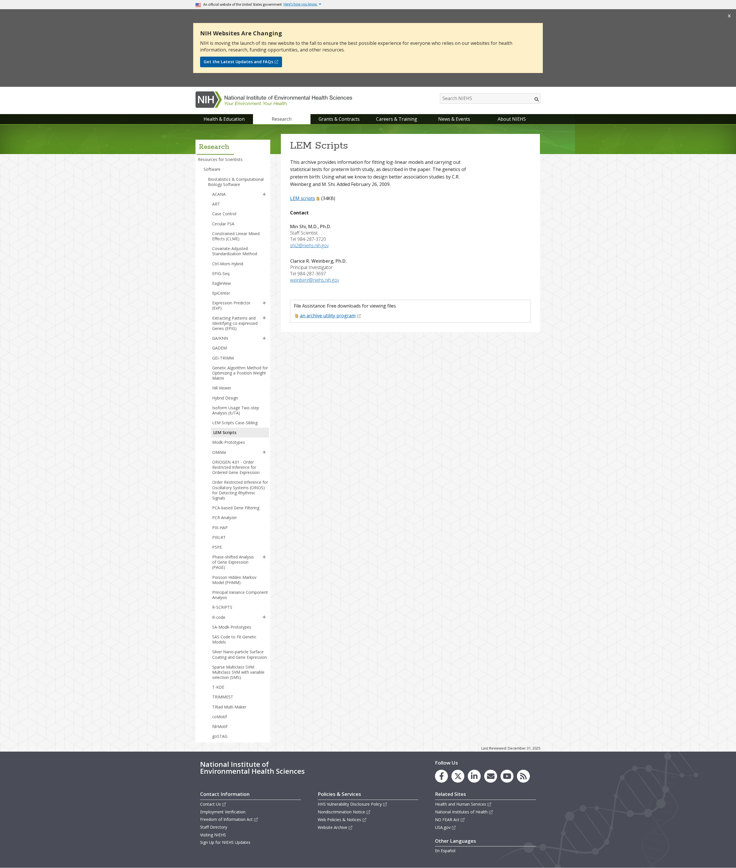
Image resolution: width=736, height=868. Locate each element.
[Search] (537, 99)
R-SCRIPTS (222, 607)
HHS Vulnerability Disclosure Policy (350, 804)
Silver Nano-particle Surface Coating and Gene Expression (239, 654)
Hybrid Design (225, 398)
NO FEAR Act (447, 819)
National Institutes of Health (461, 812)
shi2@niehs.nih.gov (309, 245)
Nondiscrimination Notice (341, 812)
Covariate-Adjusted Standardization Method (234, 251)
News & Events (454, 119)
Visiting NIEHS (213, 835)
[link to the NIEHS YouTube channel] (507, 776)
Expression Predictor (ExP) (231, 305)
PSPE (217, 547)
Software (212, 169)
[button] (264, 194)
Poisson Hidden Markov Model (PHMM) (234, 580)
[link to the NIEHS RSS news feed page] (523, 776)
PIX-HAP (220, 527)
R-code (218, 617)
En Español (445, 850)
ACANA (219, 194)
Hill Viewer (221, 388)
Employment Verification (223, 812)
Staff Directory (213, 827)
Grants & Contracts (339, 119)
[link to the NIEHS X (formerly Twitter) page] (457, 776)
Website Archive (332, 827)
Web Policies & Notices (339, 819)
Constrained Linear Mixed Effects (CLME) (236, 236)
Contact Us (210, 804)
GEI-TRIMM (223, 358)
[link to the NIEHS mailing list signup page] (490, 776)
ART (216, 204)
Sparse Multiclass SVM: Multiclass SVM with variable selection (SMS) (238, 672)
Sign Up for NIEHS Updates (225, 842)
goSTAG (219, 736)
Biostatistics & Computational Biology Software (236, 181)
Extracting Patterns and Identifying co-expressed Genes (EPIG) (235, 323)
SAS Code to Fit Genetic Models (234, 639)
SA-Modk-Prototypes (231, 627)
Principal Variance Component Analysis (240, 594)
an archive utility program (328, 315)
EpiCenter (221, 293)
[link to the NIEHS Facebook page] (441, 776)
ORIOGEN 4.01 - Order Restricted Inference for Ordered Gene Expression (236, 467)
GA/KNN (220, 338)
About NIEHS (512, 119)
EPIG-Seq (220, 273)
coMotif (219, 716)
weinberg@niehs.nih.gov (314, 280)
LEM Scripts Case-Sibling (235, 422)
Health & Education (224, 119)
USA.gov (443, 827)
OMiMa (219, 452)
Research (282, 119)
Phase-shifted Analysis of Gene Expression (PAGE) (233, 562)
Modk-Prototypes (228, 442)
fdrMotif (219, 726)
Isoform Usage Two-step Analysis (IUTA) (235, 410)
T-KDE (218, 687)
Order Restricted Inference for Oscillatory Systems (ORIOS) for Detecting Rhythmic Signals (240, 490)
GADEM (219, 348)
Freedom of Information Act (226, 819)
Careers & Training (396, 119)
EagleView (221, 283)
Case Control (224, 213)
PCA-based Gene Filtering (235, 507)
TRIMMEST (222, 697)
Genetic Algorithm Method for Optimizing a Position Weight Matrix (240, 373)
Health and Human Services (460, 804)
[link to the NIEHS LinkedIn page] (474, 776)
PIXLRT (219, 537)
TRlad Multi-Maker (229, 707)
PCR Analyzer (224, 517)
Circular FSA (223, 223)
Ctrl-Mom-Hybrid (227, 263)
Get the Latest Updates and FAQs (238, 61)
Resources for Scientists (220, 159)
